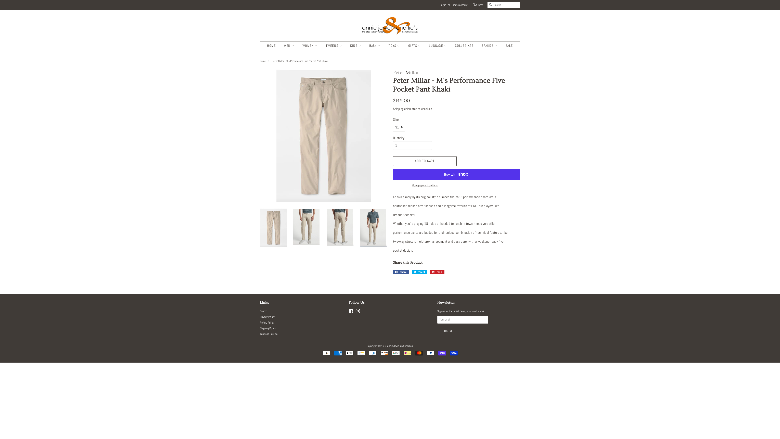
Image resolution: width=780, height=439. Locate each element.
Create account (460, 5)
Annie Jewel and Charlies (400, 346)
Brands (488, 45)
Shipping (398, 109)
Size (396, 119)
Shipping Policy (268, 328)
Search (263, 311)
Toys (393, 45)
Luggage (436, 45)
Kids (354, 45)
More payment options (425, 185)
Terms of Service (268, 334)
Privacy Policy (267, 317)
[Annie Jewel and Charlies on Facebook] (351, 312)
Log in (443, 5)
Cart (480, 5)
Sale (509, 45)
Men (287, 45)
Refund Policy (267, 322)
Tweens (332, 45)
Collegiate (464, 45)
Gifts (413, 45)
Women (308, 45)
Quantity (398, 138)
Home (271, 45)
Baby (373, 45)
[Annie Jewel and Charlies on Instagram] (357, 312)
